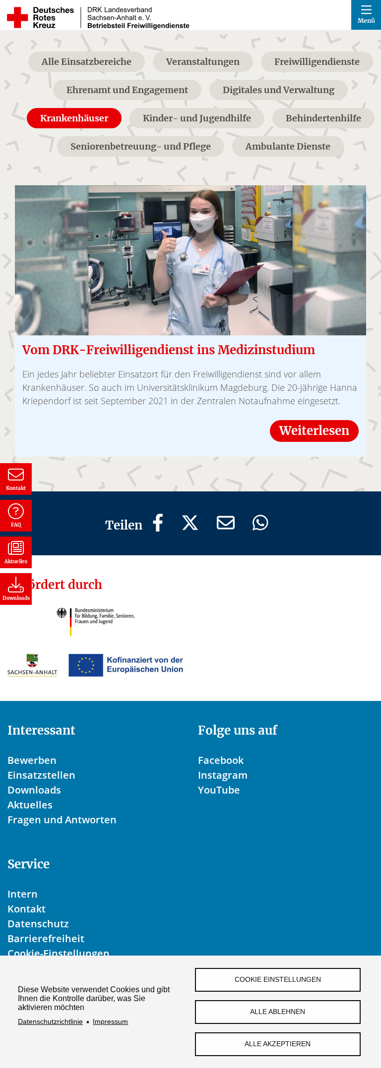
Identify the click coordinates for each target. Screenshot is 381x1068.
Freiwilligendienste (317, 61)
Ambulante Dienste (288, 146)
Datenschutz (38, 923)
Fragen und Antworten (62, 819)
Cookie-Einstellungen (58, 953)
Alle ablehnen (277, 1011)
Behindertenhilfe (323, 118)
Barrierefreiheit (45, 938)
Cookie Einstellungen (278, 979)
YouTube (219, 790)
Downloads (34, 790)
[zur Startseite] (97, 17)
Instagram (223, 775)
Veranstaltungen (203, 61)
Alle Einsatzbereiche (86, 61)
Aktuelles (30, 804)
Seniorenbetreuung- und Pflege (140, 146)
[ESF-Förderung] (95, 665)
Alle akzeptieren (278, 1044)
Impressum (110, 1021)
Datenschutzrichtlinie (50, 1021)
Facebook (221, 760)
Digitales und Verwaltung (278, 90)
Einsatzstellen (41, 775)
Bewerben (32, 760)
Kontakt (26, 908)
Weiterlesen (314, 430)
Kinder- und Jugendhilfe (197, 118)
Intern (22, 894)
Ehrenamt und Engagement (127, 90)
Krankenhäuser (74, 118)
